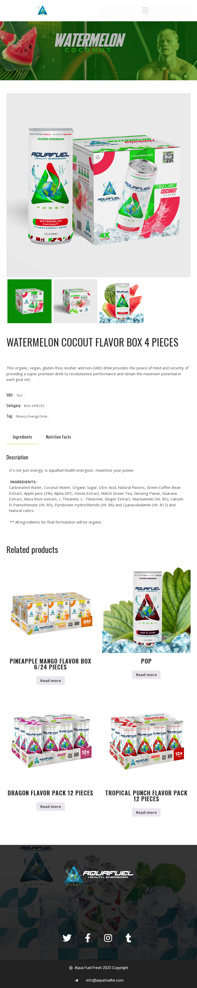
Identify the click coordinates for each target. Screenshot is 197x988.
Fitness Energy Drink (31, 416)
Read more (50, 680)
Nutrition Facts (58, 436)
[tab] (22, 436)
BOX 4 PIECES (34, 405)
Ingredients (22, 436)
